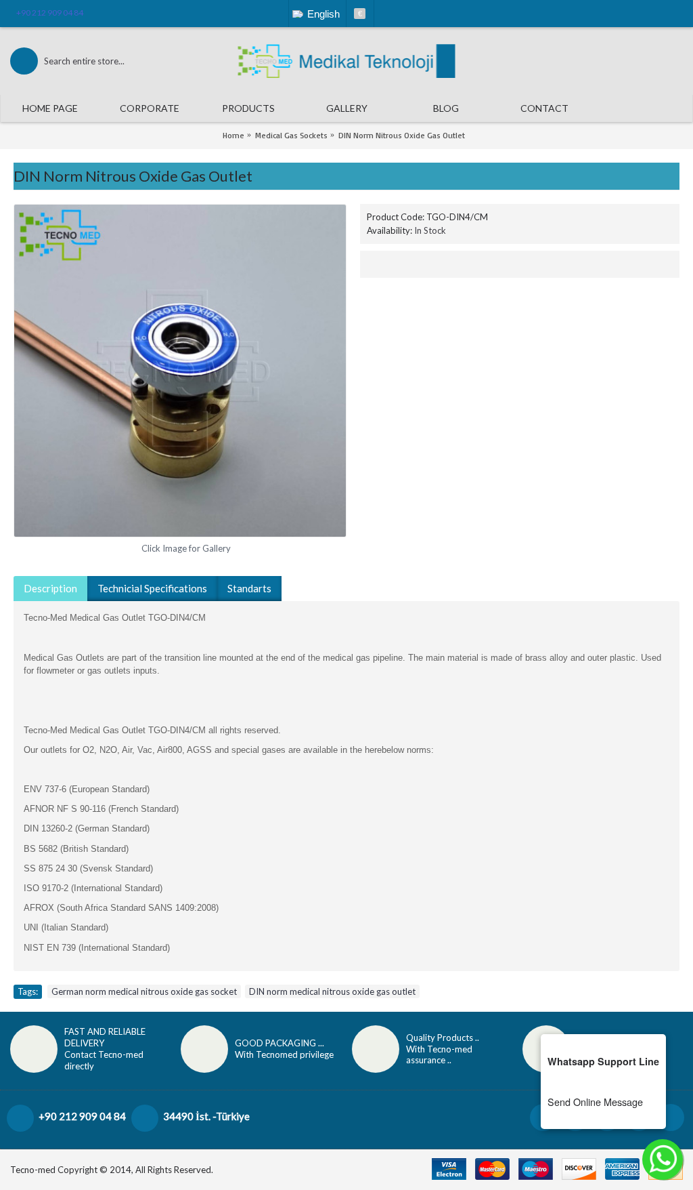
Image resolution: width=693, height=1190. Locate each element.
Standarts (249, 588)
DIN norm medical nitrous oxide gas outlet (332, 991)
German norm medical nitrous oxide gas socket (144, 991)
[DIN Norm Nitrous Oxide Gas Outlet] (180, 370)
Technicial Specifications (152, 588)
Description (50, 588)
